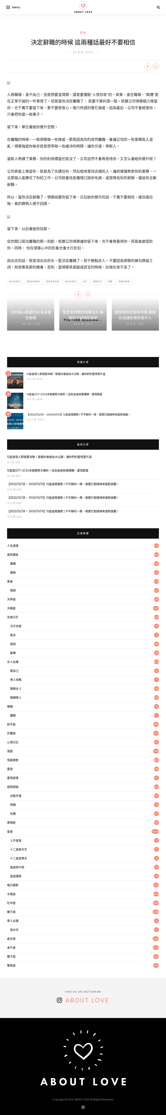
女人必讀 (12, 662)
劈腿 (13, 805)
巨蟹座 (11, 733)
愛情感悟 (12, 778)
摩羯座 (11, 823)
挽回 (13, 644)
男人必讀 (12, 921)
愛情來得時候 (33, 281)
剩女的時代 (14, 281)
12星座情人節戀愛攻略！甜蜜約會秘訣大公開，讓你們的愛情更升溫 (66, 374)
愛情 (10, 769)
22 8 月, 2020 (83, 52)
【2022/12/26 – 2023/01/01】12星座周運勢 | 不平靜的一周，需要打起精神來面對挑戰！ (79, 414)
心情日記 (12, 742)
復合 (13, 635)
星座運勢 (15, 876)
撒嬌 (13, 564)
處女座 (11, 939)
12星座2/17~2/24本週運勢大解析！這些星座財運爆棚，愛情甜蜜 (64, 394)
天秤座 (11, 599)
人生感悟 (12, 546)
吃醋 (13, 814)
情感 (10, 751)
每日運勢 (12, 885)
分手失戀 (15, 626)
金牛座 (11, 948)
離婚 (13, 715)
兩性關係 (12, 555)
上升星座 (15, 840)
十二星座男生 (18, 858)
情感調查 (12, 760)
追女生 (14, 930)
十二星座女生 (18, 849)
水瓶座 (11, 894)
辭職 (110, 281)
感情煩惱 (12, 787)
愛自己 (14, 671)
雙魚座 (11, 965)
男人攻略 (15, 680)
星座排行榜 (17, 867)
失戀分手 (12, 617)
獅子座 (11, 912)
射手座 (11, 724)
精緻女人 (15, 689)
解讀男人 (15, 698)
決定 (85, 281)
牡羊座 (11, 903)
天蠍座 (11, 608)
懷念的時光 (71, 281)
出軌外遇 (15, 796)
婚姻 (10, 706)
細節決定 (97, 281)
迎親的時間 (124, 281)
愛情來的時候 (52, 281)
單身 (83, 33)
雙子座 (11, 956)
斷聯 (13, 653)
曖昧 (13, 572)
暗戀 (13, 590)
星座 (10, 831)
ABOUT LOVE (87, 1000)
